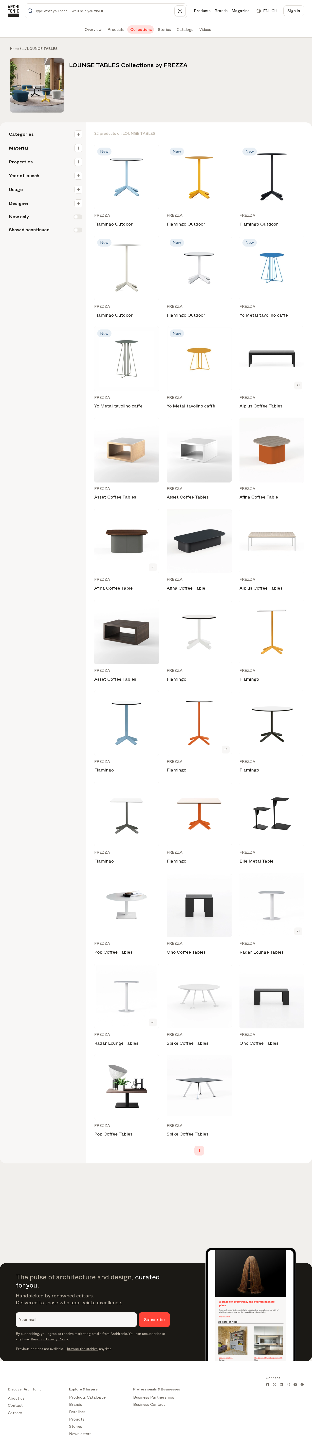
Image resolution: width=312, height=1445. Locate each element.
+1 (298, 385)
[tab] (93, 29)
